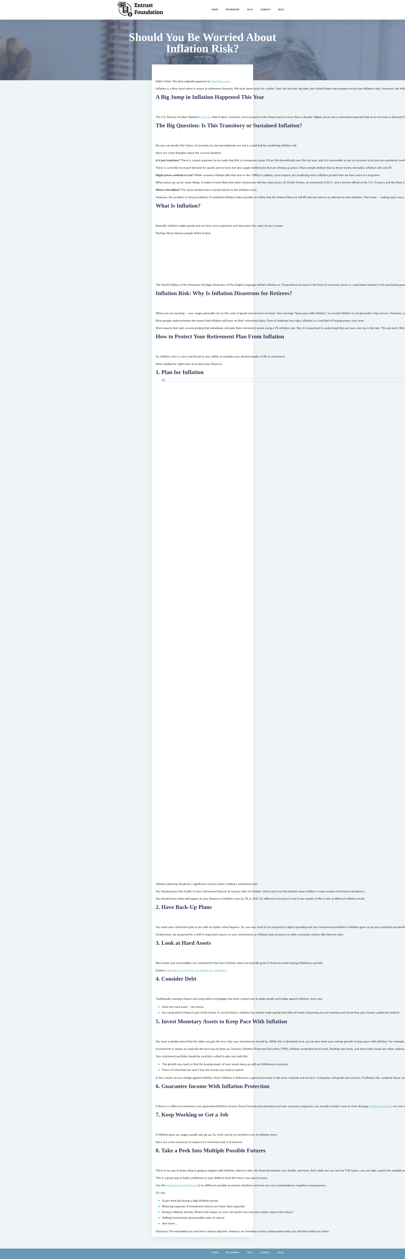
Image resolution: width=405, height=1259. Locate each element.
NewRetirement (220, 81)
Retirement (233, 10)
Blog (281, 10)
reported (206, 117)
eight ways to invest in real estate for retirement (196, 970)
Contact (266, 10)
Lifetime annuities (381, 1106)
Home (215, 10)
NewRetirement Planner (181, 1185)
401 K (250, 10)
